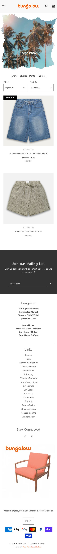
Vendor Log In (28, 416)
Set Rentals (28, 386)
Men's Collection (28, 366)
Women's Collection (28, 362)
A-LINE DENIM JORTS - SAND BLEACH (28, 153)
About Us (28, 393)
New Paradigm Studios (32, 547)
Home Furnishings (28, 382)
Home (28, 359)
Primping (28, 374)
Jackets (42, 76)
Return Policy (28, 405)
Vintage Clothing (28, 378)
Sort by (33, 82)
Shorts (23, 76)
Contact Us (28, 397)
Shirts (15, 76)
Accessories (28, 370)
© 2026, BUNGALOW (18, 543)
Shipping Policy (28, 409)
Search (28, 355)
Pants (32, 76)
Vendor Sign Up (28, 413)
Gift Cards (28, 389)
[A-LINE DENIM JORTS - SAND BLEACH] (28, 121)
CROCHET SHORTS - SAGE (28, 231)
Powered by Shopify (37, 543)
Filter (6, 82)
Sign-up (28, 401)
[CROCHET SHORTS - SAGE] (28, 198)
